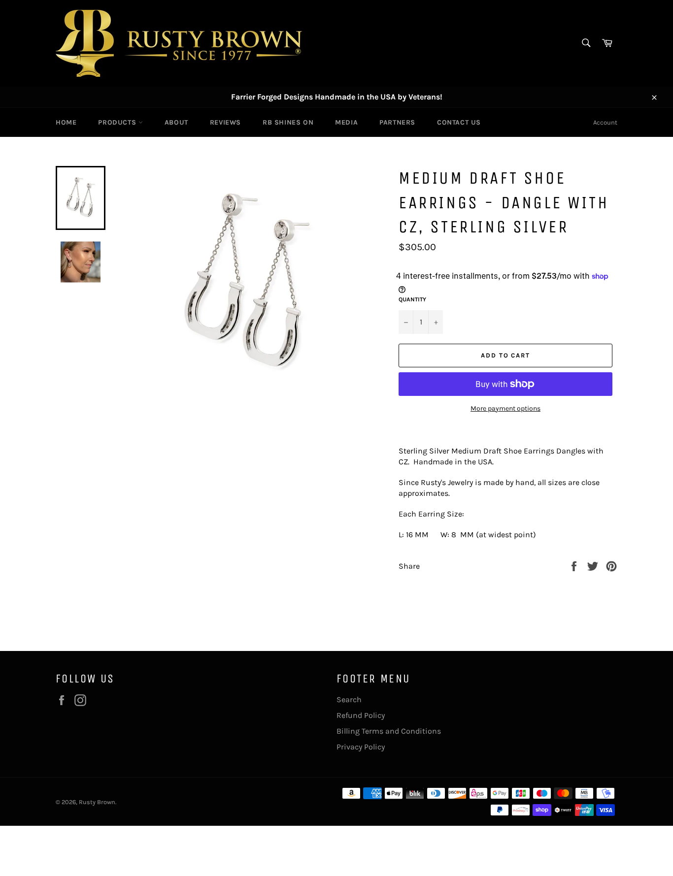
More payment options (505, 408)
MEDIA (346, 122)
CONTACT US (459, 122)
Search (349, 699)
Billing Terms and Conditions (388, 731)
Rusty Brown (97, 802)
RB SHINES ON (288, 122)
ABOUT (176, 122)
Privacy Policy (360, 746)
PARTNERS (397, 122)
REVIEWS (225, 122)
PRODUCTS (118, 122)
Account (605, 122)
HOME (66, 122)
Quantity (412, 299)
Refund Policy (360, 715)
